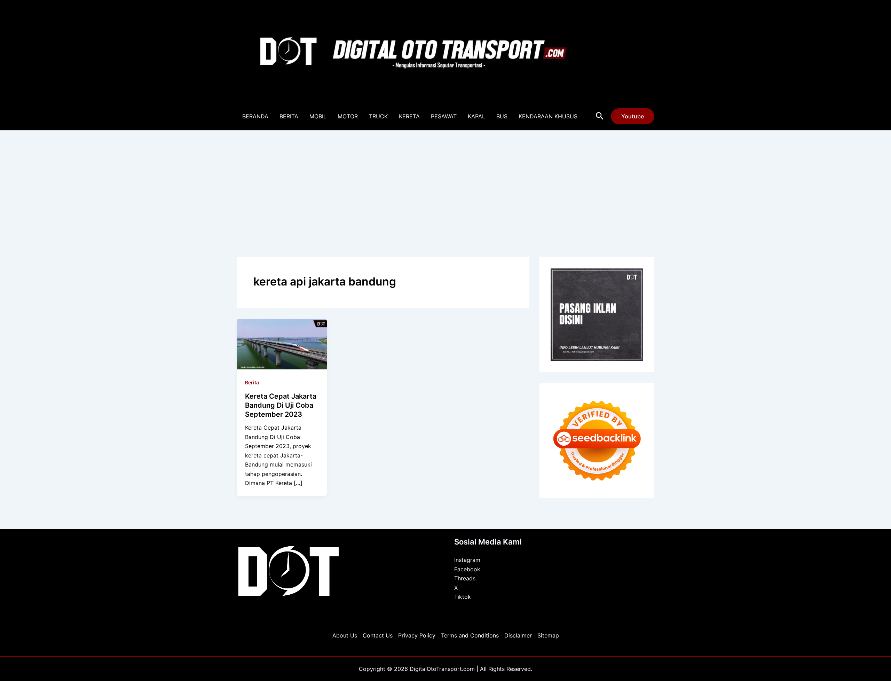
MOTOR (348, 116)
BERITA (288, 116)
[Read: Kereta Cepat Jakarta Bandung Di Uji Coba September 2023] (282, 343)
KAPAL (476, 116)
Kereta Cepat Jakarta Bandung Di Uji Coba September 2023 (280, 405)
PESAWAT (444, 116)
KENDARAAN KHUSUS (548, 116)
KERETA (409, 116)
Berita (252, 382)
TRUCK (378, 116)
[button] (600, 116)
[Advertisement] (445, 183)
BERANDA (255, 116)
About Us (344, 635)
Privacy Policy (416, 635)
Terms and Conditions (470, 635)
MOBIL (317, 116)
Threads (464, 578)
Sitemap (548, 635)
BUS (501, 116)
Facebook (467, 569)
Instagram (467, 559)
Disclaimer (518, 635)
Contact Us (378, 635)
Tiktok (462, 596)
